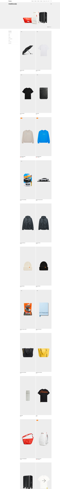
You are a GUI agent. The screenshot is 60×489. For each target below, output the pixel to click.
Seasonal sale (10, 12)
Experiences (9, 43)
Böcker (9, 40)
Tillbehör (9, 37)
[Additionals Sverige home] (10, 1)
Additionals (12, 4)
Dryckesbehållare (10, 18)
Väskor (9, 15)
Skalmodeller (9, 21)
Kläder (9, 34)
